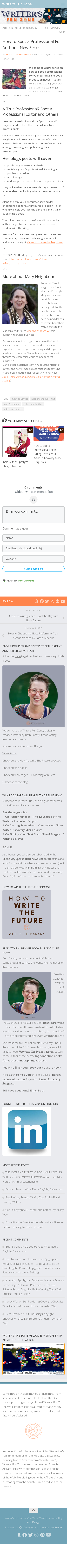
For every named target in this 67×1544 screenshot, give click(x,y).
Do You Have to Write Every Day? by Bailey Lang (34, 1189)
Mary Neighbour (12, 403)
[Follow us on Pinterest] (57, 601)
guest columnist (20, 398)
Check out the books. (15, 768)
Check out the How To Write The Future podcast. (31, 760)
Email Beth (37, 1090)
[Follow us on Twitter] (47, 601)
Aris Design (33, 1522)
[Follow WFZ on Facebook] (42, 601)
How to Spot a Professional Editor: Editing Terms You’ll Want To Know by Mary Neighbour (47, 454)
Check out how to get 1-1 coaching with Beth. (29, 775)
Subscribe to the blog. (15, 782)
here (18, 656)
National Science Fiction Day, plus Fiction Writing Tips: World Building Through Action (32, 1289)
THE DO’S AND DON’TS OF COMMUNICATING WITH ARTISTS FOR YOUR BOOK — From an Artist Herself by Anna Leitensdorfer (32, 1176)
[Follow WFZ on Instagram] (52, 601)
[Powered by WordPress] (20, 1527)
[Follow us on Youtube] (63, 601)
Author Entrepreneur (17, 28)
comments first (42, 492)
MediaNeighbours (36, 330)
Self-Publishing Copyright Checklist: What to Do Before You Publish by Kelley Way (32, 1318)
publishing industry (13, 408)
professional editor (32, 403)
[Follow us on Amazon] (37, 601)
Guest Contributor (19, 54)
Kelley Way (11, 1301)
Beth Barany (51, 1022)
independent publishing (43, 398)
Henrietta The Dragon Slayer (36, 1051)
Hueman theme (53, 1527)
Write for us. (9, 753)
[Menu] (63, 4)
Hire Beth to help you (16, 1074)
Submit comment (33, 568)
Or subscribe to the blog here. (45, 242)
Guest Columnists (47, 28)
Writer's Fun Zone (17, 4)
